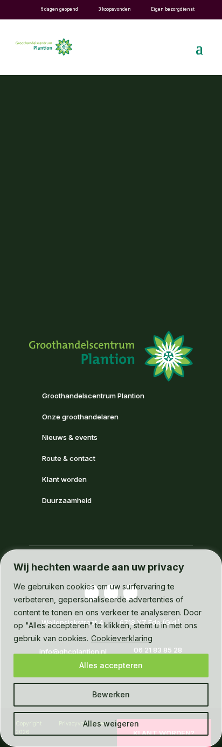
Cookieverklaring (121, 638)
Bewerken (111, 694)
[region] (111, 648)
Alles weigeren (111, 723)
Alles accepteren (111, 665)
